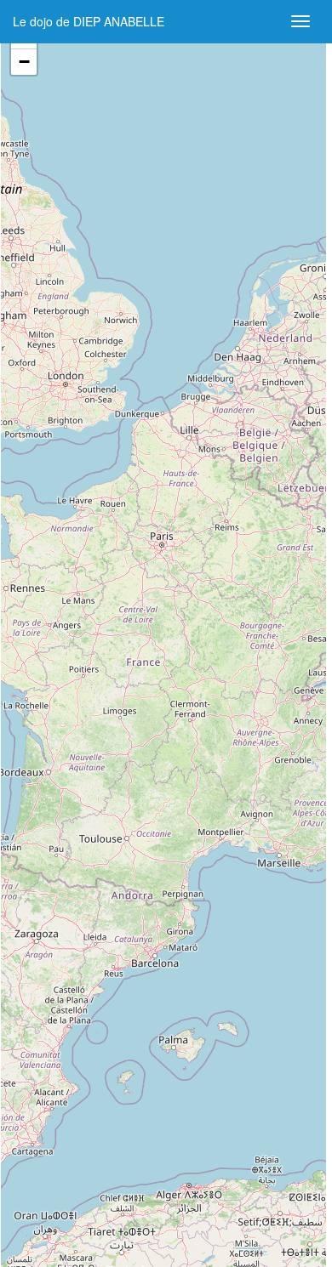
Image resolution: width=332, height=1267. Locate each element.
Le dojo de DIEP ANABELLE (88, 21)
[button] (24, 62)
